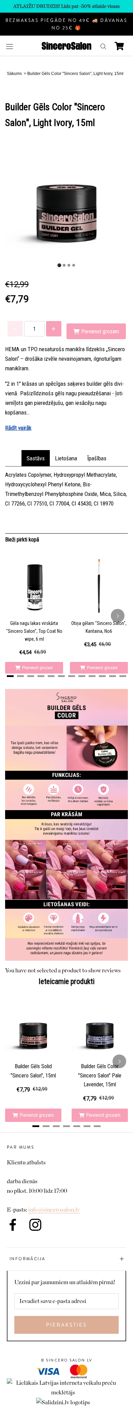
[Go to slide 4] (73, 265)
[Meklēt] (103, 46)
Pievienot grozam (37, 667)
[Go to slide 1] (59, 265)
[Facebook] (13, 1225)
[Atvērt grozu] (119, 46)
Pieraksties (66, 1325)
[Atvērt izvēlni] (9, 46)
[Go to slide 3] (69, 265)
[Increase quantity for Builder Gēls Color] (53, 328)
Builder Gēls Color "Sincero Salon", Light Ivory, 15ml (75, 73)
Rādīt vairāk (18, 427)
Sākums (14, 73)
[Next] (117, 616)
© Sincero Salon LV (66, 1360)
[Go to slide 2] (64, 265)
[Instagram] (35, 1225)
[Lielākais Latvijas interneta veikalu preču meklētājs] (66, 1383)
